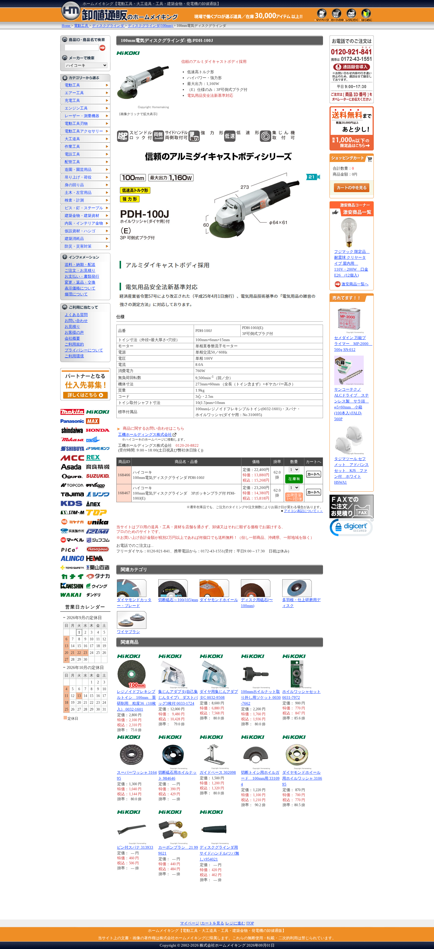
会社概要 (72, 338)
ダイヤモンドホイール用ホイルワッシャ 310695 (302, 778)
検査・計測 (74, 200)
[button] (351, 528)
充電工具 (72, 100)
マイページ (189, 923)
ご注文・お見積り (80, 270)
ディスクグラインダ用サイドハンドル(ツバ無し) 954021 (219, 853)
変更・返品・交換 (80, 282)
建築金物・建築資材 (82, 215)
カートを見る (212, 923)
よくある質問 (76, 314)
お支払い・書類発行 (82, 276)
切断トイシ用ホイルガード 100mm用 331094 (260, 778)
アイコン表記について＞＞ (303, 511)
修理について (76, 294)
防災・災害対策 (78, 246)
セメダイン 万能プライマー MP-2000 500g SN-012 (353, 344)
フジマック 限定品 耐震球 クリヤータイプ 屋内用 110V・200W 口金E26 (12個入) (352, 263)
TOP (250, 923)
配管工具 (72, 162)
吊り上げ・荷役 (78, 177)
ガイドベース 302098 (218, 772)
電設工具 (72, 154)
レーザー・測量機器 (82, 116)
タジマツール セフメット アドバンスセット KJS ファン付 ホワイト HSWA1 (351, 470)
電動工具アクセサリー (84, 131)
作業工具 (72, 146)
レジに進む (235, 923)
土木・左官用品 (78, 192)
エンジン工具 (76, 108)
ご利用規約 (74, 344)
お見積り (72, 326)
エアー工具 (74, 93)
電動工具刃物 (76, 123)
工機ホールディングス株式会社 (145, 434)
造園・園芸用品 (78, 169)
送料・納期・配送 (80, 264)
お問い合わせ (76, 320)
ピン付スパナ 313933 (135, 847)
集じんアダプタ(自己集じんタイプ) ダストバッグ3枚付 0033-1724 (178, 697)
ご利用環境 (74, 356)
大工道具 (72, 139)
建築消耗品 (74, 238)
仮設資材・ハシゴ (80, 231)
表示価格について (80, 288)
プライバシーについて (84, 350)
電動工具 (72, 85)
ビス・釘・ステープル (84, 208)
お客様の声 (74, 332)
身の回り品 (74, 185)
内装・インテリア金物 (84, 223)
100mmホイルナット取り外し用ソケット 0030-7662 (261, 697)
